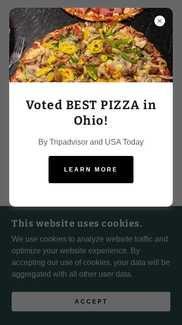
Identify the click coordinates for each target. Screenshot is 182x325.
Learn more (91, 169)
